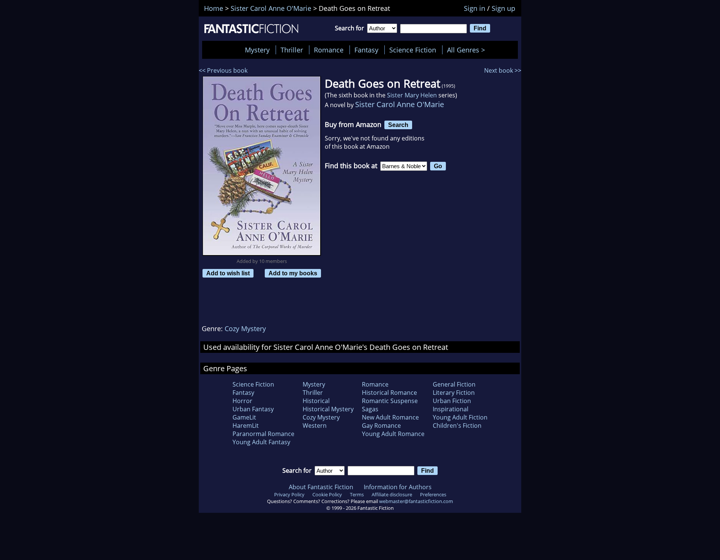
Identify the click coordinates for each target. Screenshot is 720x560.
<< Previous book (223, 70)
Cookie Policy (327, 494)
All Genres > (468, 49)
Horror (242, 401)
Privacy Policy (289, 494)
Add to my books (292, 273)
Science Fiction (412, 49)
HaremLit (245, 425)
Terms (357, 494)
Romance (329, 49)
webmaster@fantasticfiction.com (416, 501)
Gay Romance (381, 425)
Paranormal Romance (263, 434)
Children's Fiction (457, 425)
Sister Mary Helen (412, 95)
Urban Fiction (452, 401)
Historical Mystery (328, 409)
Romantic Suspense (390, 401)
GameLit (244, 417)
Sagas (370, 409)
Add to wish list (228, 273)
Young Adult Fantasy (261, 442)
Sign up (503, 8)
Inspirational (450, 409)
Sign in (474, 8)
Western (315, 425)
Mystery (257, 49)
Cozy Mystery (245, 328)
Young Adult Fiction (460, 417)
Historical (316, 401)
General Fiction (454, 384)
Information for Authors (398, 487)
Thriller (291, 49)
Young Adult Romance (393, 434)
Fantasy (366, 49)
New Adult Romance (390, 417)
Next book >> (502, 70)
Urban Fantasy (253, 409)
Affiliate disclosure (392, 494)
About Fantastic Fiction (321, 487)
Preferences (433, 494)
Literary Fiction (454, 392)
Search (398, 124)
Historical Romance (389, 392)
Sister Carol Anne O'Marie (399, 104)
